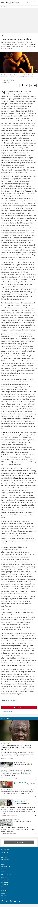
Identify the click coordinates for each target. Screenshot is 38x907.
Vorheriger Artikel (7, 711)
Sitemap (3, 864)
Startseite (3, 6)
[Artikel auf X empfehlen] (26, 85)
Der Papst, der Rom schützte (21, 821)
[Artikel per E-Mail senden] (35, 85)
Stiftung (3, 886)
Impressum (3, 895)
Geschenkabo (4, 855)
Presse (2, 871)
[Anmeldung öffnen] (34, 3)
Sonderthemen (4, 884)
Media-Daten (4, 877)
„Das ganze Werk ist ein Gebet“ (22, 764)
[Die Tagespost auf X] (5, 901)
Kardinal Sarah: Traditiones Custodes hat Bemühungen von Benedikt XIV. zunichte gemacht (16, 747)
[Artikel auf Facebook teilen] (22, 85)
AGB (2, 862)
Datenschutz (4, 897)
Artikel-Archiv (4, 857)
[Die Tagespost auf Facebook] (2, 901)
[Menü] (2, 2)
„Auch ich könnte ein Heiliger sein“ (23, 784)
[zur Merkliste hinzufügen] (18, 85)
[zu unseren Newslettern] (14, 901)
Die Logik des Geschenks (20, 803)
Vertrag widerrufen (5, 866)
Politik (8, 6)
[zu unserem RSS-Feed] (18, 901)
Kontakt (3, 893)
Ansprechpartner (5, 880)
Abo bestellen (4, 852)
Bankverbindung (5, 882)
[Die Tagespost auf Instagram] (10, 901)
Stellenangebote (5, 868)
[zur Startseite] (12, 2)
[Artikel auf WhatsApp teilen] (31, 85)
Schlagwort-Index (5, 859)
